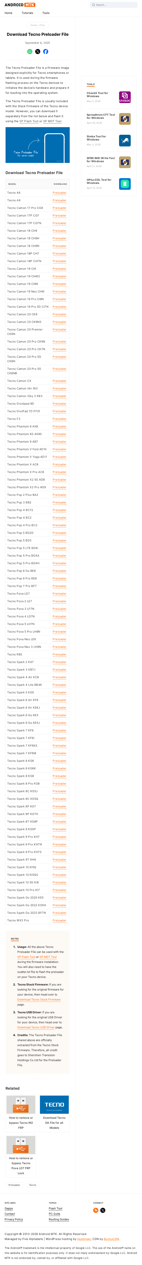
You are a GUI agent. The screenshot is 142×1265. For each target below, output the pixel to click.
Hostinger (84, 1239)
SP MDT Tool (52, 121)
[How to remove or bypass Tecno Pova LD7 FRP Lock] (20, 1146)
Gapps (9, 1208)
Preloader (60, 192)
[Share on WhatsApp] (29, 53)
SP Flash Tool (29, 121)
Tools (46, 13)
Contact (10, 1214)
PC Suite (54, 1214)
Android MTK (20, 5)
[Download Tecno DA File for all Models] (54, 1105)
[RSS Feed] (95, 1212)
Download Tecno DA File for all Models (54, 1123)
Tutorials (27, 13)
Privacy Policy (14, 1219)
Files (42, 25)
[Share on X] (37, 53)
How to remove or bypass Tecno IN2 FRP (21, 1123)
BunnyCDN (111, 1239)
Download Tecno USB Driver (36, 1027)
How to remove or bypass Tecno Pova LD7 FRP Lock (21, 1166)
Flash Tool (55, 1208)
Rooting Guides (59, 1219)
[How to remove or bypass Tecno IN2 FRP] (20, 1105)
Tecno (32, 1184)
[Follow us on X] (102, 1212)
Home (8, 13)
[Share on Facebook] (45, 53)
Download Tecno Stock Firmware (39, 999)
